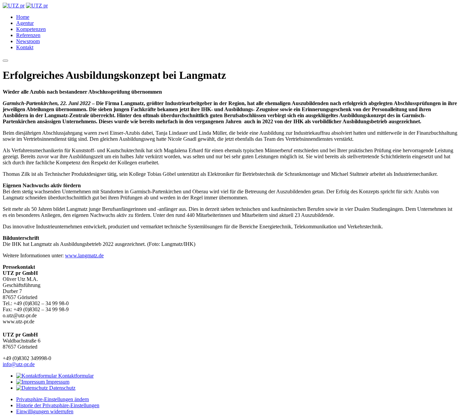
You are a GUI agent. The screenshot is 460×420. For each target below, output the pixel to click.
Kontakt (24, 47)
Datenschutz (61, 388)
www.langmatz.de (84, 255)
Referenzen (28, 35)
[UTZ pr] (14, 5)
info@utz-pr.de (19, 364)
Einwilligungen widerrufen (44, 411)
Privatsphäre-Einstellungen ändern (52, 399)
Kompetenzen (31, 29)
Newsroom (28, 41)
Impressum (57, 382)
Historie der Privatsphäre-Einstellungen (57, 405)
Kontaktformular (75, 376)
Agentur (25, 23)
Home (22, 17)
